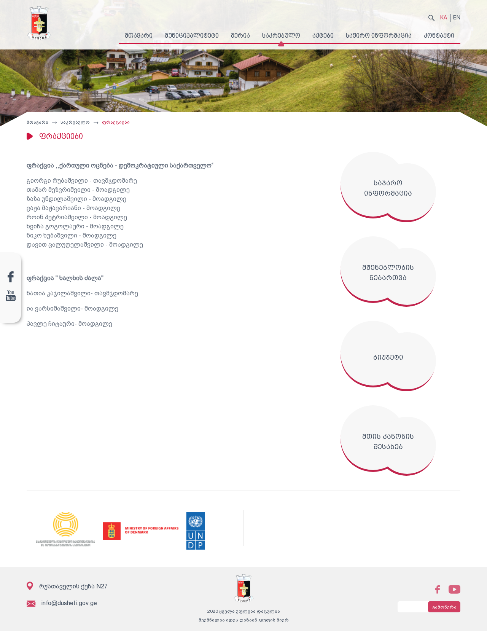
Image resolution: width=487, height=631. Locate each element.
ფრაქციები (116, 122)
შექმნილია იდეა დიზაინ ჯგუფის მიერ (244, 620)
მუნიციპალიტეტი (192, 35)
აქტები (323, 35)
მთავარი (139, 35)
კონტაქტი (439, 35)
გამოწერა (444, 607)
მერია (240, 35)
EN (456, 17)
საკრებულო (281, 35)
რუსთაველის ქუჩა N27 (73, 586)
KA (443, 17)
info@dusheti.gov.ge (69, 603)
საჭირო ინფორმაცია (379, 35)
